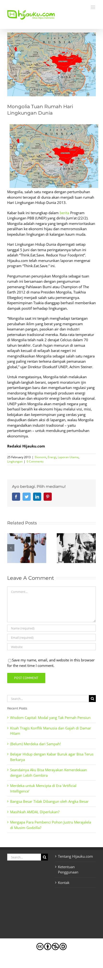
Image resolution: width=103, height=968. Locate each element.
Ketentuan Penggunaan (68, 869)
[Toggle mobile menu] (93, 7)
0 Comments (35, 461)
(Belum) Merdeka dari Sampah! (35, 743)
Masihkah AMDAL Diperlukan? (34, 811)
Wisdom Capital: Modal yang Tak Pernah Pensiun (50, 717)
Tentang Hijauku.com (75, 856)
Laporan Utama (68, 457)
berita (64, 212)
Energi (52, 457)
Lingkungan (15, 461)
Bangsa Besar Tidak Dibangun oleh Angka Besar (49, 801)
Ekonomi (40, 457)
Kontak (63, 882)
